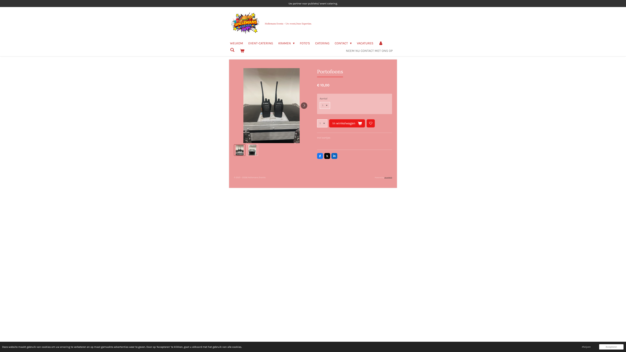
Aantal (323, 98)
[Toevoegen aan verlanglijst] (371, 123)
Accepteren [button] (611, 346)
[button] (239, 150)
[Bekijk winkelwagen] (242, 51)
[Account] (381, 43)
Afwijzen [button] (586, 346)
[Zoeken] (232, 50)
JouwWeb (388, 177)
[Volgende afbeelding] (304, 105)
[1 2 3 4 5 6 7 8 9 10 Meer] (322, 123)
